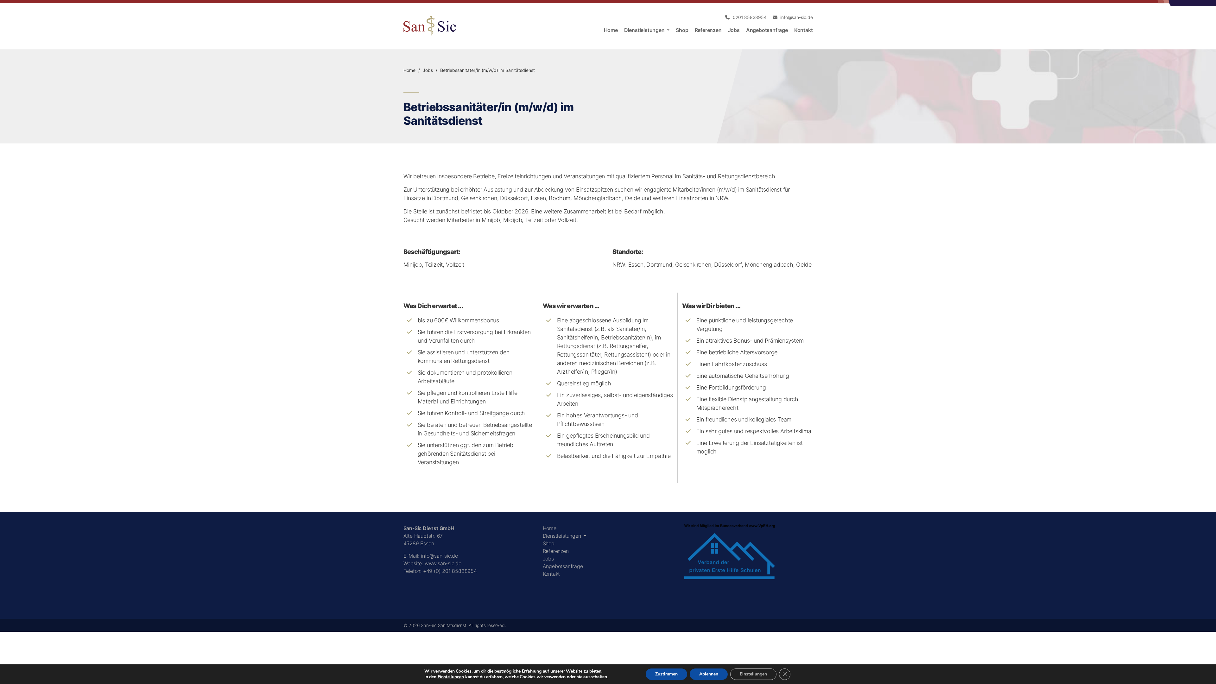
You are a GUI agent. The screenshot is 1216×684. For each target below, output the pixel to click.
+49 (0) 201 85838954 (450, 571)
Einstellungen (451, 677)
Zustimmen (666, 674)
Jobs (428, 70)
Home (409, 70)
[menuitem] (745, 17)
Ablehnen (708, 674)
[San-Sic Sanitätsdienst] (429, 26)
